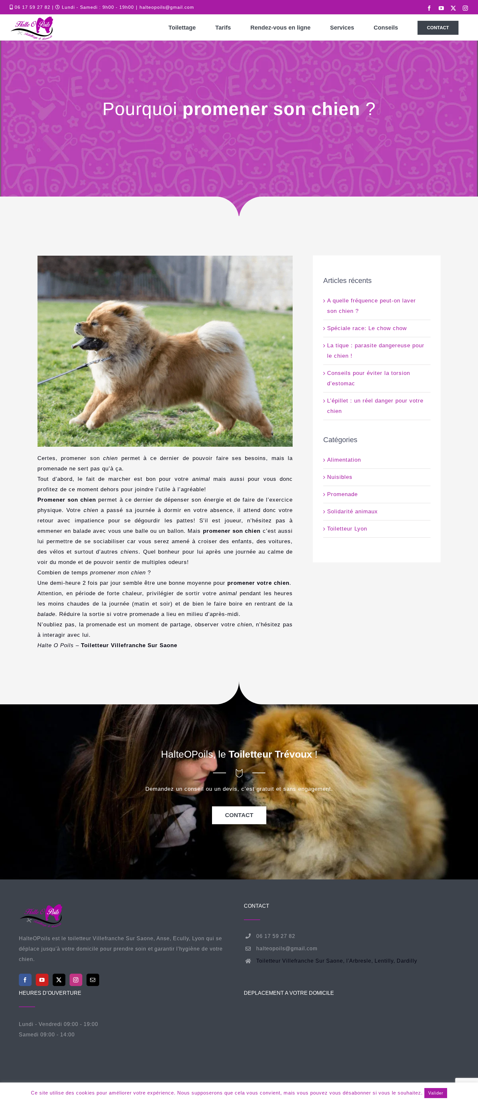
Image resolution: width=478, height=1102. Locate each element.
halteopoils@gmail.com (166, 7)
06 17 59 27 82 (31, 7)
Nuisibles (339, 477)
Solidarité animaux (352, 511)
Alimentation (344, 460)
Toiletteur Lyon (347, 529)
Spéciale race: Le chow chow (367, 328)
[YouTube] (42, 980)
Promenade (342, 494)
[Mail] (92, 980)
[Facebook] (25, 980)
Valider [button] (435, 1093)
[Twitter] (59, 980)
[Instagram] (76, 980)
